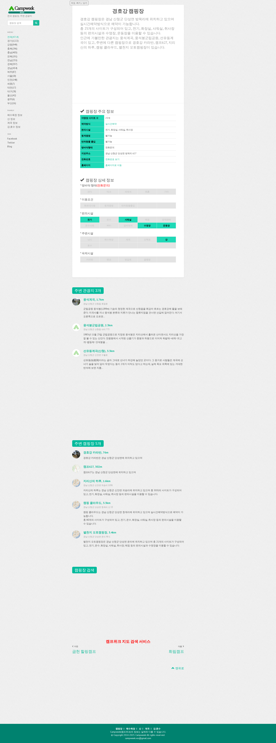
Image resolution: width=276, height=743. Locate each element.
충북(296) (12, 48)
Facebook (12, 138)
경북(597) (12, 64)
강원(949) (12, 44)
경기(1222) (13, 40)
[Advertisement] (128, 75)
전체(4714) (13, 36)
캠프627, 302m (92, 466)
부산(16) (11, 103)
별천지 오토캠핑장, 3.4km (99, 532)
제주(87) (11, 71)
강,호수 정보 (13, 126)
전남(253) (12, 60)
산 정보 (11, 119)
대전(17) (11, 87)
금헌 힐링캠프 (84, 651)
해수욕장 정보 (14, 115)
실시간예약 (111, 123)
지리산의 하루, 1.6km (96, 481)
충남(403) (12, 52)
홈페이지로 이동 (113, 165)
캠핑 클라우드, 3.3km (96, 503)
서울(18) (11, 75)
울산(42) (11, 95)
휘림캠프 (176, 651)
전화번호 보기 (112, 159)
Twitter (11, 142)
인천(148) (12, 79)
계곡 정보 (12, 122)
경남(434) (12, 68)
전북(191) (12, 56)
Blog (9, 146)
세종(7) (11, 83)
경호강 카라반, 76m (95, 452)
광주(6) (11, 99)
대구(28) (11, 91)
